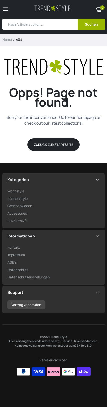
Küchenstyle (17, 198)
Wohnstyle (15, 191)
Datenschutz (17, 269)
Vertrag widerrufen (26, 304)
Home (7, 39)
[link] (93, 376)
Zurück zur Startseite (53, 144)
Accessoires (17, 213)
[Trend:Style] (52, 9)
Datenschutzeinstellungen (28, 277)
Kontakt (13, 247)
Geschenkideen (19, 206)
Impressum (16, 254)
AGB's (12, 262)
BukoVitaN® (17, 220)
